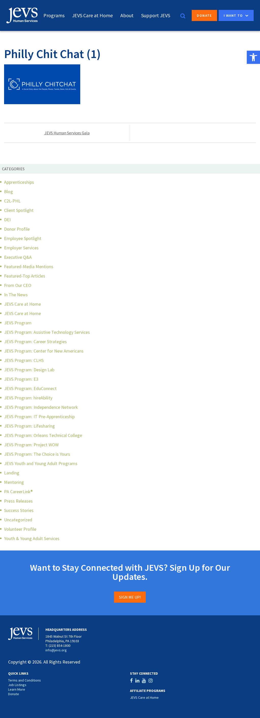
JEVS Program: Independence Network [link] (41, 407)
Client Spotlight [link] (19, 210)
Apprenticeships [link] (19, 182)
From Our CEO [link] (17, 285)
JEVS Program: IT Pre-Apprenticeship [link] (39, 416)
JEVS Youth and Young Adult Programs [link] (40, 463)
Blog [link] (8, 191)
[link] (253, 57)
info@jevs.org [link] (56, 650)
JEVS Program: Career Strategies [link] (35, 341)
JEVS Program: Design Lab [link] (29, 370)
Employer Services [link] (21, 248)
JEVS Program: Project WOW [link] (31, 445)
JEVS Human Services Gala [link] (67, 132)
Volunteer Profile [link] (20, 529)
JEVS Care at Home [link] (92, 15)
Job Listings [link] (17, 685)
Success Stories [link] (19, 510)
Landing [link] (11, 473)
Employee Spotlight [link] (22, 238)
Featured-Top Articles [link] (24, 276)
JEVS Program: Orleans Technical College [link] (43, 435)
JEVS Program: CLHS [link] (24, 360)
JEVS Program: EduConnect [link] (30, 388)
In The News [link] (16, 295)
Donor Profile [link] (17, 229)
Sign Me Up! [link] (130, 597)
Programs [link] (53, 15)
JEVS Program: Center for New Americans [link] (44, 351)
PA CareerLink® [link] (18, 491)
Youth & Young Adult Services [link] (31, 538)
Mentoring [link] (14, 482)
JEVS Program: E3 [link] (21, 379)
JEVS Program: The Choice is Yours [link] (37, 454)
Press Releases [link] (18, 501)
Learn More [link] (16, 689)
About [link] (127, 15)
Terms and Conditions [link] (24, 680)
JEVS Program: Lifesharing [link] (29, 426)
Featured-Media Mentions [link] (28, 266)
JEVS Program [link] (17, 323)
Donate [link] (204, 15)
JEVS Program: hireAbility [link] (28, 398)
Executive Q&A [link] (18, 257)
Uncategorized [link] (18, 520)
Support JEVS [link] (155, 15)
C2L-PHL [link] (12, 201)
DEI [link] (7, 220)
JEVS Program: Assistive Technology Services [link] (47, 332)
